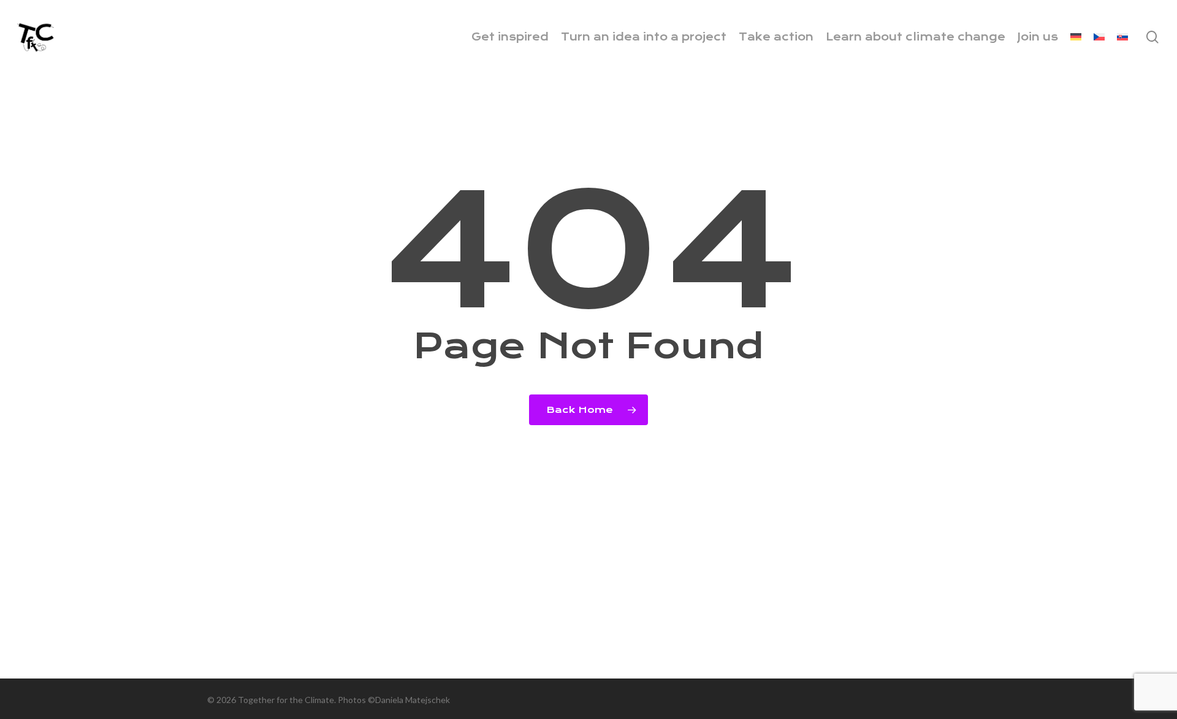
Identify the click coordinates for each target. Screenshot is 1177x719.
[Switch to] (1075, 37)
